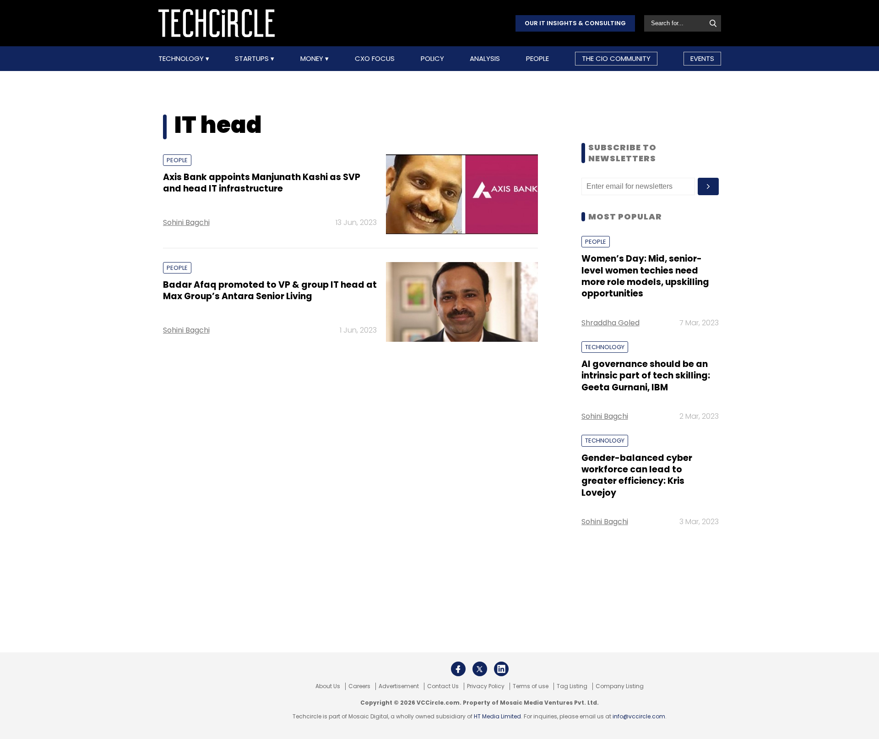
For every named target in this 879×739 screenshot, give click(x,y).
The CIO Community (616, 58)
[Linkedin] (501, 669)
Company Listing (620, 686)
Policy (432, 58)
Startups (253, 58)
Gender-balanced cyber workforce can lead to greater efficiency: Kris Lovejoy (636, 475)
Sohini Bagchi (186, 222)
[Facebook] (458, 669)
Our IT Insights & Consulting (575, 23)
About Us (327, 686)
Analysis (485, 58)
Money (312, 58)
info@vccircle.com (639, 716)
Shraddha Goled (610, 322)
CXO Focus (375, 58)
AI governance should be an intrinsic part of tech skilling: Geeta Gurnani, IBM (645, 376)
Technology (182, 58)
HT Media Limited (497, 716)
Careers (359, 686)
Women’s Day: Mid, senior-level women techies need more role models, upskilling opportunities (645, 276)
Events (702, 58)
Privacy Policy (486, 686)
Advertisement (399, 686)
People (537, 58)
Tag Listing (572, 686)
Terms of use (530, 686)
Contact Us (443, 686)
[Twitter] (479, 669)
